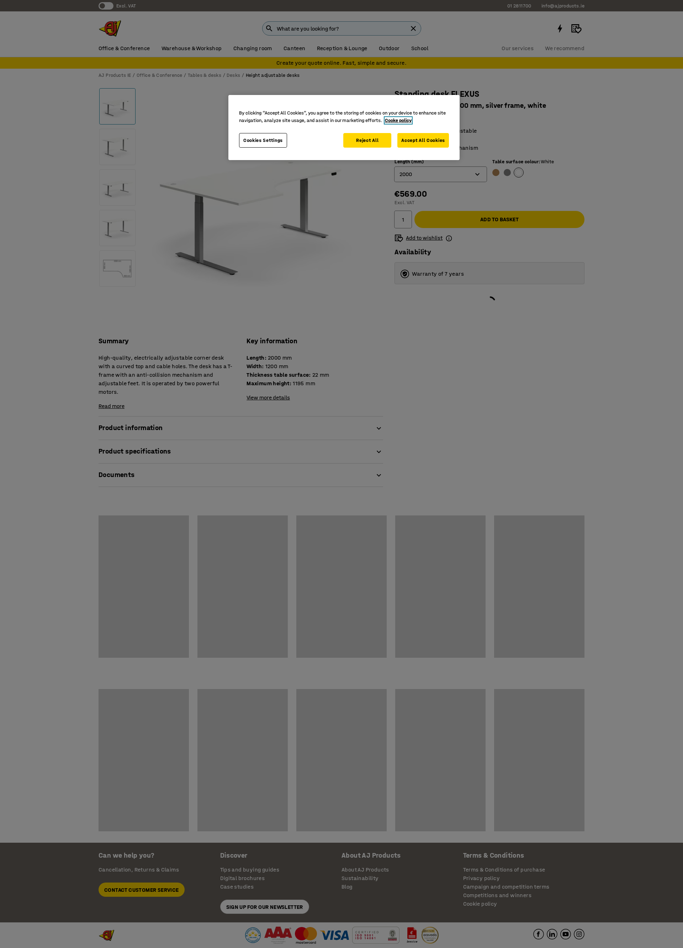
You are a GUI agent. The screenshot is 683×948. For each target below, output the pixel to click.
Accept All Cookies (423, 140)
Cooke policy (398, 120)
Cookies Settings (263, 140)
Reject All (367, 140)
